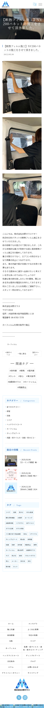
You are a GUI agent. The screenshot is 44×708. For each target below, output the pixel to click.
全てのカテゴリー (13, 407)
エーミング (28, 518)
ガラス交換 (9, 528)
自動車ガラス (30, 550)
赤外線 (20, 545)
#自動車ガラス (14, 381)
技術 (20, 556)
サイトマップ (33, 673)
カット (15, 567)
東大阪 (22, 539)
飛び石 (14, 556)
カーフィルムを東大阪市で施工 (16, 324)
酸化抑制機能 (10, 518)
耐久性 (23, 561)
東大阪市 (20, 550)
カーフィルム (12, 344)
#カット (12, 376)
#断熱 (22, 370)
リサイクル (33, 534)
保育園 (30, 539)
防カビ (21, 512)
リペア (9, 420)
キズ (7, 556)
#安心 (21, 376)
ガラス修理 (19, 528)
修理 (8, 411)
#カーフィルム (29, 381)
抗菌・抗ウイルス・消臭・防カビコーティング (22, 437)
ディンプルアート (13, 433)
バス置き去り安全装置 (13, 534)
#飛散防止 (22, 387)
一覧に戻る (22, 353)
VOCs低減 (29, 512)
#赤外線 (13, 370)
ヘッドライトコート (14, 424)
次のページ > (35, 353)
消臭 (14, 512)
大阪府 (20, 518)
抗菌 (7, 545)
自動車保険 (9, 523)
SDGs (25, 534)
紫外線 (8, 567)
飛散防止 (28, 545)
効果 (13, 545)
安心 (7, 561)
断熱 (35, 545)
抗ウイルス (30, 523)
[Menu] (40, 4)
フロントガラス (30, 556)
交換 (8, 415)
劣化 (29, 561)
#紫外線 (30, 370)
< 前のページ (8, 353)
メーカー (15, 561)
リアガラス (19, 523)
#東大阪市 (30, 376)
